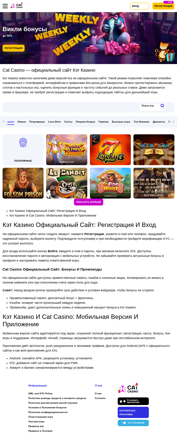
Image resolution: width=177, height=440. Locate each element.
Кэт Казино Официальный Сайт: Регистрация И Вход (48, 211)
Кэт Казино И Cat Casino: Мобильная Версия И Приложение (53, 215)
